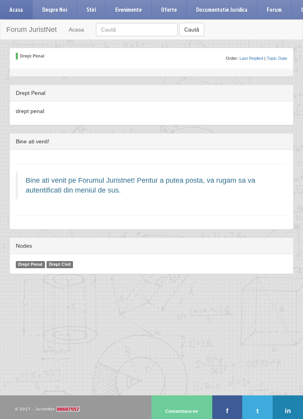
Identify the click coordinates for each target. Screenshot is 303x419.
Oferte (169, 9)
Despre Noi (54, 9)
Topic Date (277, 58)
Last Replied (251, 58)
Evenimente (128, 9)
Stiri (91, 9)
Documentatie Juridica (221, 9)
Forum (274, 9)
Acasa (16, 9)
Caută (191, 29)
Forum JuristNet (31, 29)
